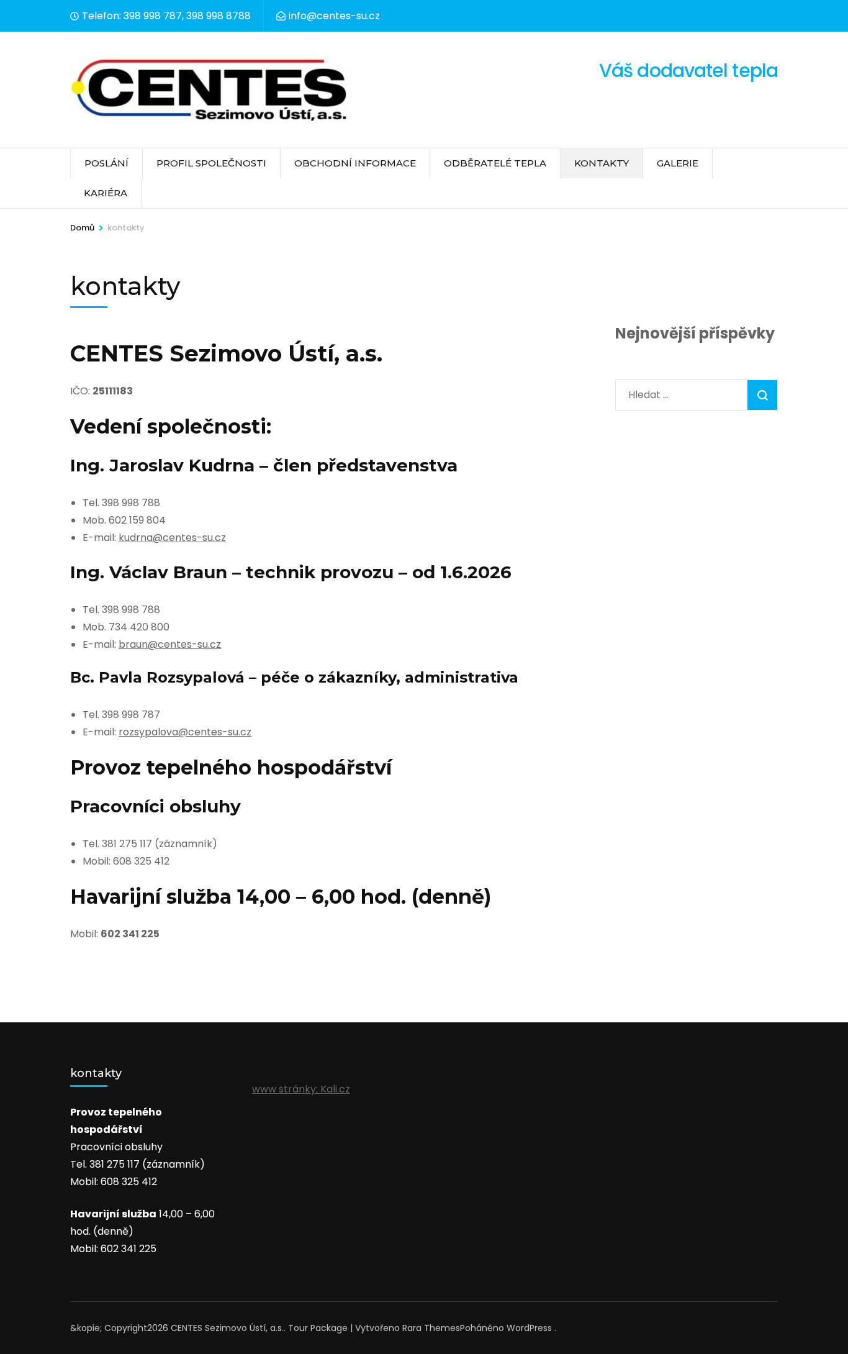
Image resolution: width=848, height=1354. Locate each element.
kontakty (601, 163)
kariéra (105, 193)
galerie (677, 163)
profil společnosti (211, 163)
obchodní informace (355, 163)
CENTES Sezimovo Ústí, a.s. (227, 1328)
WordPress (529, 1328)
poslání (106, 163)
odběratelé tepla (495, 163)
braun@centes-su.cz (170, 644)
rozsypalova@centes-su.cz (185, 732)
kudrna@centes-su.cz (172, 537)
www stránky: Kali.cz (301, 1089)
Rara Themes (431, 1328)
